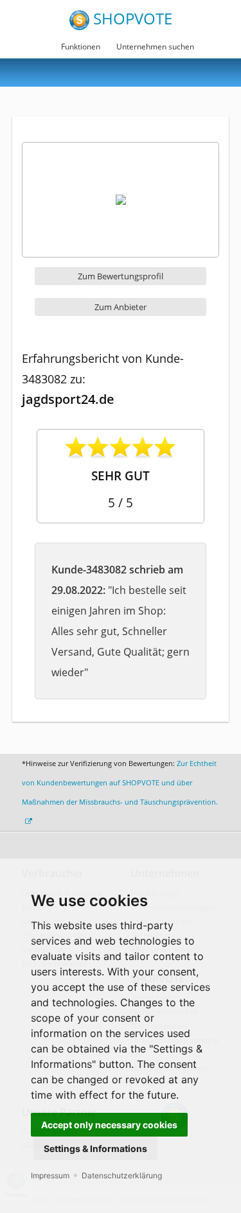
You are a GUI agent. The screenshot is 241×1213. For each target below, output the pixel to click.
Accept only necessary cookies (109, 1124)
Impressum (50, 1175)
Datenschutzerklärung (122, 1175)
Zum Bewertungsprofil (120, 276)
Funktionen (80, 46)
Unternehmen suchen (155, 46)
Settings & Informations (95, 1148)
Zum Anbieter (120, 307)
